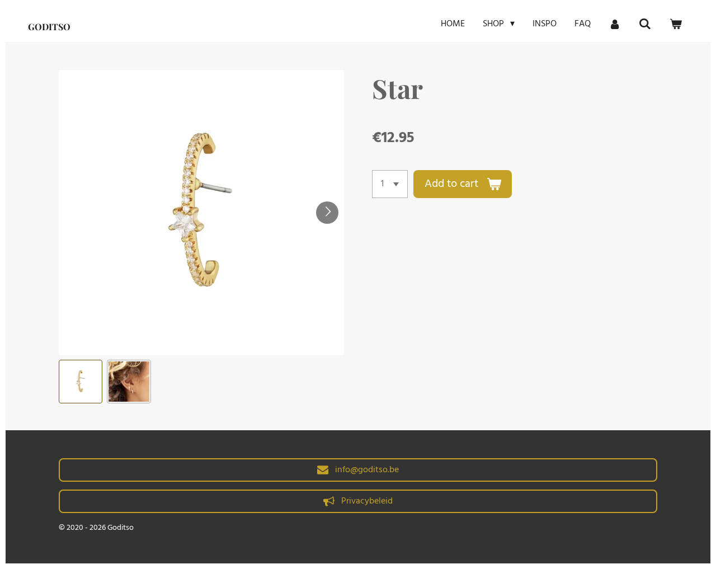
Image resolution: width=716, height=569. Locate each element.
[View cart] (675, 24)
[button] (80, 381)
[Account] (614, 24)
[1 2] (390, 184)
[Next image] (327, 212)
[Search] (645, 24)
